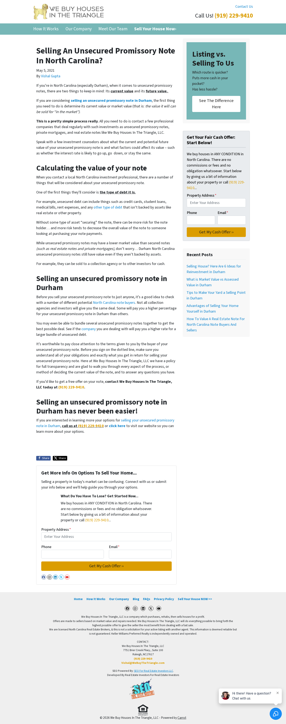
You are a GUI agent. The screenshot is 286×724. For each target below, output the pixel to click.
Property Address (56, 529)
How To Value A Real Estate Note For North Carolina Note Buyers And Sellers (216, 324)
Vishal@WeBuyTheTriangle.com (143, 663)
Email (114, 547)
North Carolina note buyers (113, 302)
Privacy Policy (164, 599)
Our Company (79, 29)
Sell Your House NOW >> (195, 599)
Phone (46, 547)
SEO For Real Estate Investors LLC (153, 671)
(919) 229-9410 (234, 15)
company (88, 329)
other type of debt (108, 207)
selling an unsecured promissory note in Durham (111, 100)
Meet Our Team (113, 29)
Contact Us (244, 6)
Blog (136, 599)
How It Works (46, 29)
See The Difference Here (216, 104)
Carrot (182, 717)
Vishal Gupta (50, 76)
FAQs (146, 599)
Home (78, 599)
